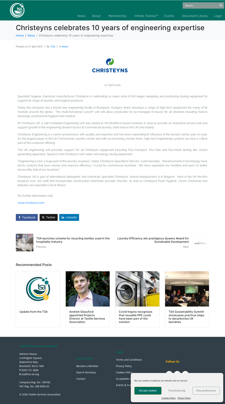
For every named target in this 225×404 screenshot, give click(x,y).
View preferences (206, 390)
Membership (118, 16)
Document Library (195, 16)
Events (169, 16)
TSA (52, 46)
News (82, 16)
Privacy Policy (184, 398)
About (96, 16)
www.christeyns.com (31, 202)
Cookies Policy (169, 398)
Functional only (177, 390)
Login (218, 16)
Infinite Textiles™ (146, 16)
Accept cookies (148, 390)
